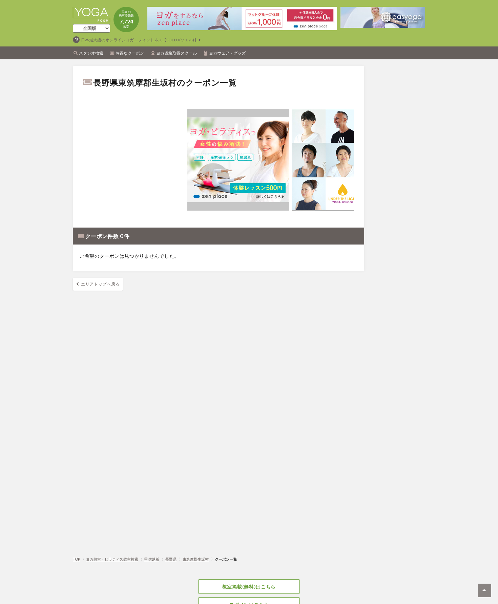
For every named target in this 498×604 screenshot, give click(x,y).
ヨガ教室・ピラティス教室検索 (112, 559)
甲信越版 (151, 559)
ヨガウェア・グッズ (227, 53)
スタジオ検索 (91, 53)
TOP (76, 559)
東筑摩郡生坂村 (196, 559)
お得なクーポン (130, 53)
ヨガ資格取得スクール (176, 53)
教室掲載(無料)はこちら (249, 586)
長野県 (171, 559)
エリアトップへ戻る (100, 284)
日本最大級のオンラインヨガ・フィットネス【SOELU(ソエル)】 (139, 39)
